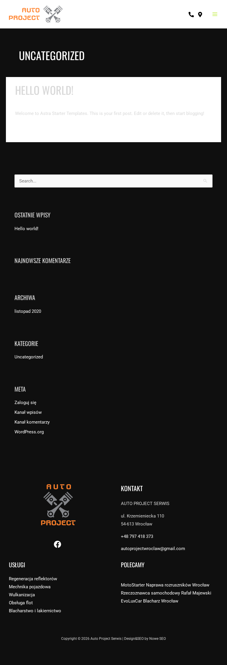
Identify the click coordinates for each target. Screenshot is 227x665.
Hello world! (44, 90)
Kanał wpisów (28, 412)
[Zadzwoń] (191, 14)
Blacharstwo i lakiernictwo (35, 610)
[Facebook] (57, 544)
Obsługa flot (21, 602)
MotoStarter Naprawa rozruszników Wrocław (165, 585)
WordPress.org (29, 432)
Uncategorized (70, 102)
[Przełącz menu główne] (215, 14)
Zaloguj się (25, 402)
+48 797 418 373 (137, 536)
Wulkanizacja (22, 594)
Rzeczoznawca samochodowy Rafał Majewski (166, 593)
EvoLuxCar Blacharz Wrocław (149, 601)
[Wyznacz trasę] (200, 14)
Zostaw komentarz (33, 102)
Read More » (27, 127)
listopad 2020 (27, 311)
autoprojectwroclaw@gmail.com (153, 548)
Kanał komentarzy (32, 422)
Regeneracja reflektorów (33, 578)
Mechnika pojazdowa (30, 586)
